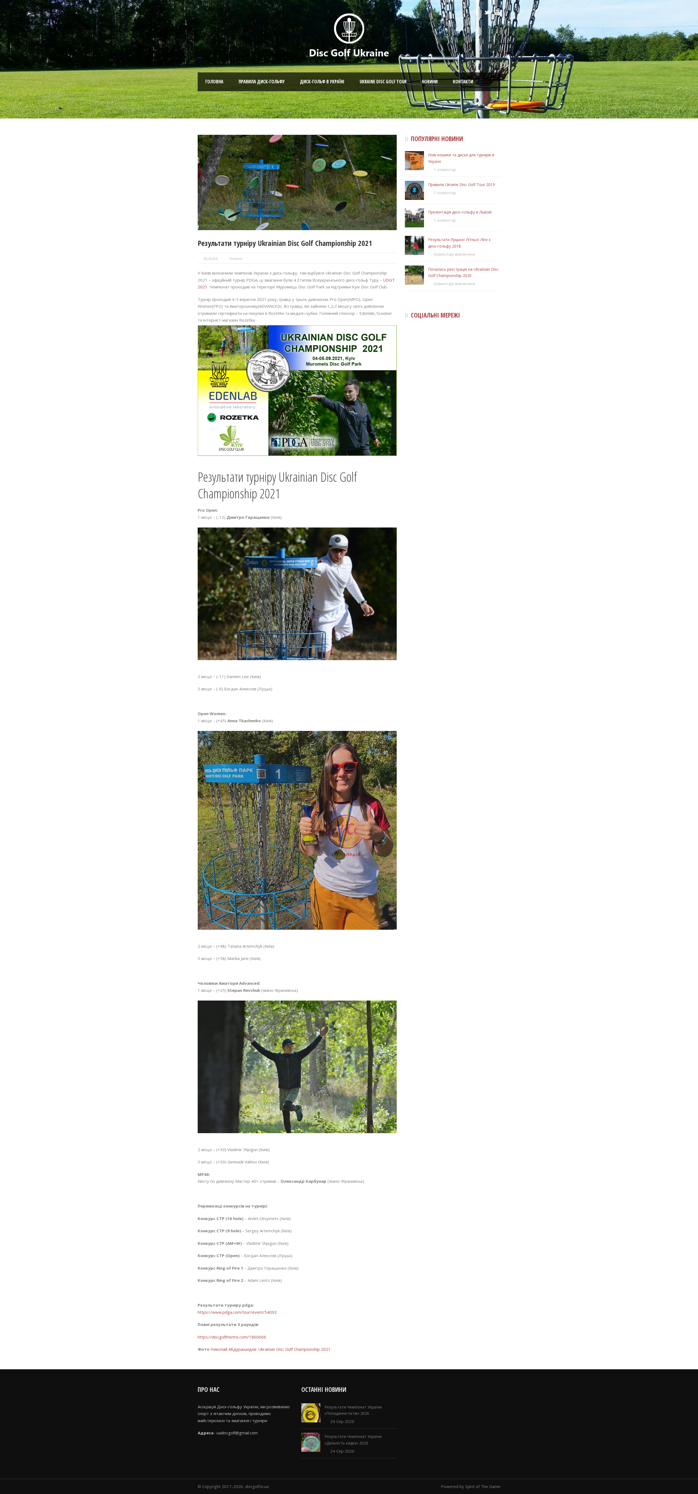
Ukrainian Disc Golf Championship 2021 (294, 1349)
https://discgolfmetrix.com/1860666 (232, 1337)
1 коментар (445, 169)
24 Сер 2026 (342, 1421)
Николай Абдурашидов (233, 1349)
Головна (214, 81)
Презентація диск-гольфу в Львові (460, 212)
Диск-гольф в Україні (322, 81)
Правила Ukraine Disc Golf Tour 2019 (461, 184)
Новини (430, 81)
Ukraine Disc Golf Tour (383, 81)
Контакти (463, 81)
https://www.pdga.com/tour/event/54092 (237, 1312)
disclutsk (210, 258)
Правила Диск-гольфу (262, 81)
